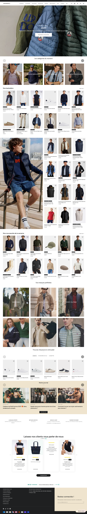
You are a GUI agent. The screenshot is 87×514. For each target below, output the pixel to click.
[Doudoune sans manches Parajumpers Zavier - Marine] (79, 146)
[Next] (82, 60)
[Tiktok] (5, 508)
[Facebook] (3, 508)
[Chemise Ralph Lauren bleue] (78, 121)
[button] (21, 3)
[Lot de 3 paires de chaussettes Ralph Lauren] (9, 266)
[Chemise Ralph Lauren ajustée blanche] (50, 121)
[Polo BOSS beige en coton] (78, 266)
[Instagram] (7, 508)
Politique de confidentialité (7, 498)
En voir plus (43, 412)
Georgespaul (58, 512)
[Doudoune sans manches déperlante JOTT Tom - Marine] (9, 98)
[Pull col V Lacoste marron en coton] (50, 266)
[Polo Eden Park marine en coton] (36, 98)
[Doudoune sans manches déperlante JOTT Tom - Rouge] (50, 215)
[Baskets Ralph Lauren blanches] (50, 98)
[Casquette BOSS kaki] (50, 243)
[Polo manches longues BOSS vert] (78, 243)
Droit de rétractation (6, 496)
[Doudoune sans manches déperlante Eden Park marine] (78, 98)
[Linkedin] (10, 508)
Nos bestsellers (8, 88)
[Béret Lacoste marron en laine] (64, 266)
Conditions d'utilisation (7, 492)
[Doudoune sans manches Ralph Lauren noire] (64, 215)
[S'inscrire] (83, 502)
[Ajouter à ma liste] (14, 92)
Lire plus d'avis (43, 475)
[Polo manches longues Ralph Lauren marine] (9, 243)
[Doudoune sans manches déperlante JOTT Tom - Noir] (79, 169)
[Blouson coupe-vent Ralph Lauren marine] (36, 121)
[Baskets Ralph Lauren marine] (64, 367)
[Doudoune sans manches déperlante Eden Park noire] (79, 192)
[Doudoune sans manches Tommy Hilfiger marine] (50, 169)
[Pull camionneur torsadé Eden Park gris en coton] (23, 243)
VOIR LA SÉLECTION (21, 187)
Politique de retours (6, 494)
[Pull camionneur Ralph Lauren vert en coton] (64, 243)
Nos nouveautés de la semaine (13, 233)
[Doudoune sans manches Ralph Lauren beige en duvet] (64, 146)
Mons (35, 492)
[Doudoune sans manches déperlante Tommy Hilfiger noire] (64, 192)
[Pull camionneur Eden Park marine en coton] (64, 98)
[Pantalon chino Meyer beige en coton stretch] (23, 121)
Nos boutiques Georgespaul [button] (35, 489)
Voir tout (81, 88)
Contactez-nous (6, 503)
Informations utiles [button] (7, 489)
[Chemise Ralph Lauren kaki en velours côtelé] (36, 243)
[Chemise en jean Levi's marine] (23, 266)
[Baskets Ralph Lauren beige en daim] (9, 121)
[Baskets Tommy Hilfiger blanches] (64, 121)
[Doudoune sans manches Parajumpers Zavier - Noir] (50, 192)
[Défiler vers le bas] (43, 54)
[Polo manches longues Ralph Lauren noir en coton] (36, 266)
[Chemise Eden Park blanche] (23, 98)
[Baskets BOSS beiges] (50, 367)
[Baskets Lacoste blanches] (36, 367)
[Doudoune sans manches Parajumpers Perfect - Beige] (79, 215)
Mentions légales (6, 501)
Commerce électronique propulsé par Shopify (74, 512)
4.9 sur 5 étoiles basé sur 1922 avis (46, 484)
